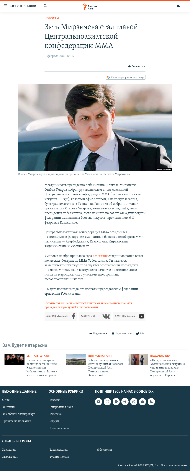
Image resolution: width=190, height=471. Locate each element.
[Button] (137, 66)
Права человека (160, 356)
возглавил (100, 256)
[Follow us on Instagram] (107, 401)
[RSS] (151, 401)
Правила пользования (16, 421)
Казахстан (9, 449)
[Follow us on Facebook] (116, 401)
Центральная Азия (38, 356)
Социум (54, 421)
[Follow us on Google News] (142, 401)
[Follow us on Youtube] (98, 401)
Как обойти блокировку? (18, 414)
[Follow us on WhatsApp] (133, 401)
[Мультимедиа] (178, 6)
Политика (55, 414)
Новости (52, 18)
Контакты (8, 407)
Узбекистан (104, 449)
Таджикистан (59, 449)
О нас (5, 400)
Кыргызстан (10, 456)
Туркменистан (59, 456)
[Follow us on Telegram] (124, 401)
